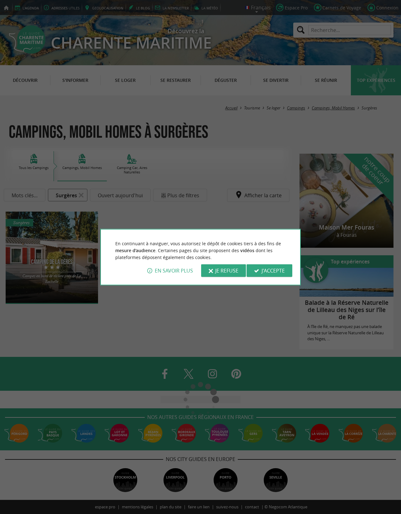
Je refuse (226, 270)
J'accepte (273, 270)
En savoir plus (174, 270)
